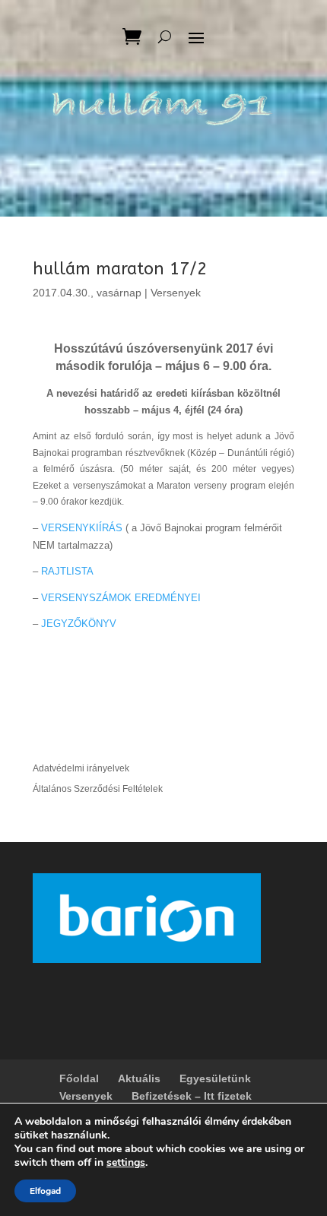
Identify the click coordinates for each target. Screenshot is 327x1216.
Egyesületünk (215, 1078)
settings (125, 1163)
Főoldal (79, 1078)
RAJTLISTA (67, 571)
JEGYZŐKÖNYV (78, 623)
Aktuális (139, 1078)
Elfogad (45, 1191)
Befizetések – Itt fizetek (192, 1096)
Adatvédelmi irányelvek (81, 768)
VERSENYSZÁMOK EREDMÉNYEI (121, 597)
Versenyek (176, 293)
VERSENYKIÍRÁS (81, 528)
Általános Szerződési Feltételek (98, 789)
